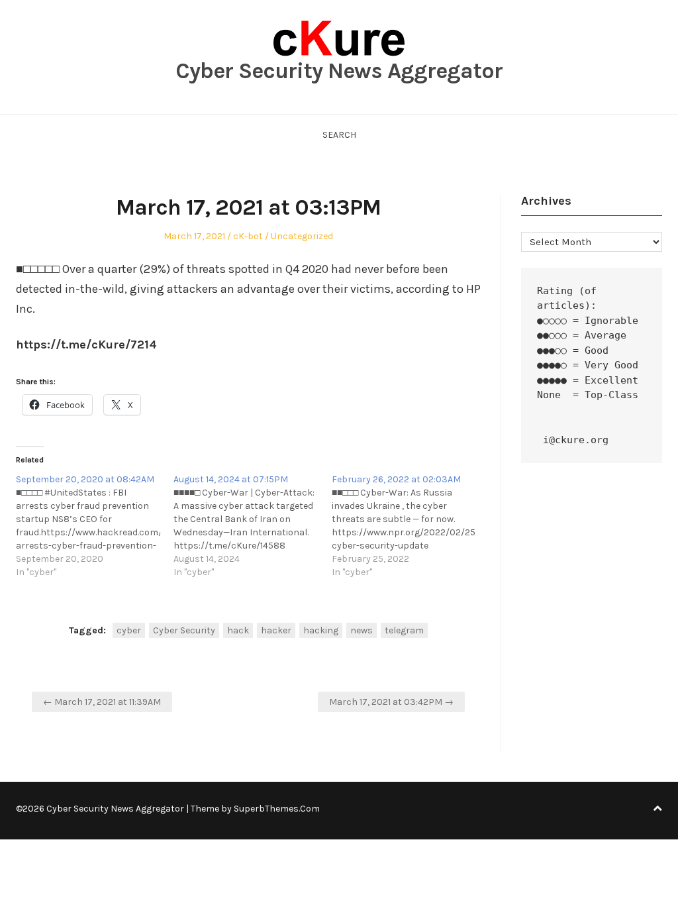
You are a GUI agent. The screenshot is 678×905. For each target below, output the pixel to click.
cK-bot (248, 236)
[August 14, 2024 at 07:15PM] (252, 526)
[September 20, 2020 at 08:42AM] (94, 526)
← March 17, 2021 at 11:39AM (102, 702)
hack (238, 630)
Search (339, 134)
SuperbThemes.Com (277, 808)
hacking (320, 630)
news (361, 630)
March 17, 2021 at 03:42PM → (391, 702)
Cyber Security (184, 630)
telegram (404, 630)
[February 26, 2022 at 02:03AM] (410, 526)
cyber (129, 630)
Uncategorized (302, 236)
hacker (276, 630)
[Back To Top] (657, 809)
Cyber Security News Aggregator (339, 71)
